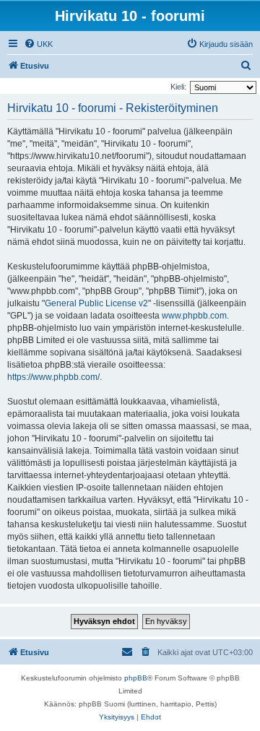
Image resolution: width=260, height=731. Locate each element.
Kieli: (178, 86)
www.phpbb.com (194, 316)
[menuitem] (38, 44)
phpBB (135, 678)
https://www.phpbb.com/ (53, 377)
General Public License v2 (96, 303)
